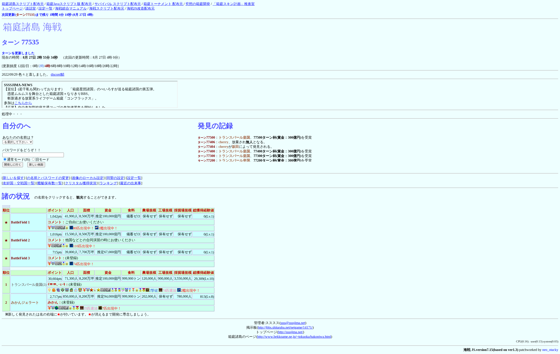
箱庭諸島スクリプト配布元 (23, 4)
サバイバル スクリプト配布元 (117, 4)
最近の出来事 (130, 183)
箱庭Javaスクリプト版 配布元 (69, 4)
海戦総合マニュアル (71, 8)
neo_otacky (550, 350)
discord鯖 (57, 74)
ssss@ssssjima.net (292, 323)
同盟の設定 (115, 178)
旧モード (42, 159)
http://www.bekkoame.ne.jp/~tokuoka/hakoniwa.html (294, 336)
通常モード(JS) (18, 159)
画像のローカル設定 (87, 178)
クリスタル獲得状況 (80, 183)
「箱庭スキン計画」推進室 (234, 4)
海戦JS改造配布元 (141, 8)
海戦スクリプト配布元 (106, 8)
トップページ (12, 8)
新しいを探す (13, 178)
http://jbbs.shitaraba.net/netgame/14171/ (285, 327)
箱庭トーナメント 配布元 (164, 4)
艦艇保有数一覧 (49, 183)
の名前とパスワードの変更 (48, 178)
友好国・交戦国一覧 (18, 183)
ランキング (108, 183)
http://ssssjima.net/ (290, 332)
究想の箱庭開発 (198, 4)
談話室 (30, 8)
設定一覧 (45, 8)
